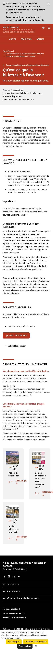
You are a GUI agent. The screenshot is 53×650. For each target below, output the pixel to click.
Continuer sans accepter (35, 641)
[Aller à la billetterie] (43, 27)
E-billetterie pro (18, 335)
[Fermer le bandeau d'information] (48, 4)
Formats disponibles (12, 96)
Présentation (16, 90)
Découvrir (26, 39)
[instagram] (9, 576)
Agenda (40, 39)
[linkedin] (4, 576)
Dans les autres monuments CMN (18, 99)
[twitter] (14, 576)
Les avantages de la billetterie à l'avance (22, 93)
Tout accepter (13, 641)
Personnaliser (25, 646)
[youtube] (19, 576)
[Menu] (49, 27)
